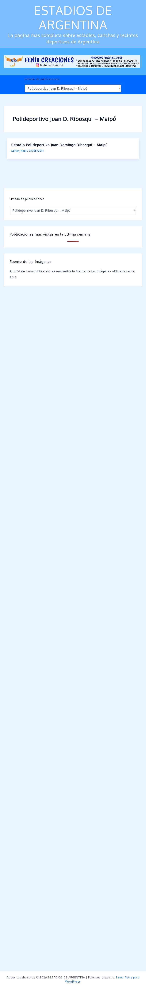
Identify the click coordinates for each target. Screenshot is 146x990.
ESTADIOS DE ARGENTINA (73, 17)
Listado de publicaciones (42, 79)
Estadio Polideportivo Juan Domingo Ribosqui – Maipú (59, 145)
